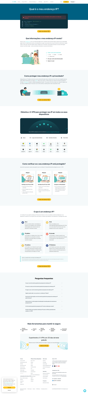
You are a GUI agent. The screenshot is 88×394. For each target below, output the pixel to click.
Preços (19, 1)
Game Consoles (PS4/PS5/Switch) (35, 374)
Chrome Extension (33, 371)
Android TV (32, 379)
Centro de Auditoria (45, 376)
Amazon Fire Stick (33, 376)
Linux (31, 368)
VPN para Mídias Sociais (23, 371)
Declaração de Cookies (8, 382)
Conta (61, 1)
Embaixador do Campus (46, 382)
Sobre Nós (44, 360)
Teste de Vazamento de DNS (24, 329)
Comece (66, 1)
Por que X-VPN (24, 1)
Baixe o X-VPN (33, 360)
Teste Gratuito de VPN (23, 365)
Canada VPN (21, 381)
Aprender (51, 1)
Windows (32, 362)
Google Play (52, 131)
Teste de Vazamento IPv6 (43, 329)
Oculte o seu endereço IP (43, 31)
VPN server (26, 82)
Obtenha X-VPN (43, 345)
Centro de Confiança (32, 1)
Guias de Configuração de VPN (47, 365)
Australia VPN (22, 384)
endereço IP (28, 41)
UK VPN (21, 382)
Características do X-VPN (23, 362)
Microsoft (57, 131)
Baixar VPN (46, 1)
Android (32, 365)
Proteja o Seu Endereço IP (43, 199)
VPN (36, 80)
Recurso (44, 368)
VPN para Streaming (22, 368)
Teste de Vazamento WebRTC (53, 329)
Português (72, 1)
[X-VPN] (14, 1)
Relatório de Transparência (46, 373)
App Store (48, 131)
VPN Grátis (40, 1)
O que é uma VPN (22, 360)
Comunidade (44, 362)
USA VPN (21, 379)
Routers (32, 373)
